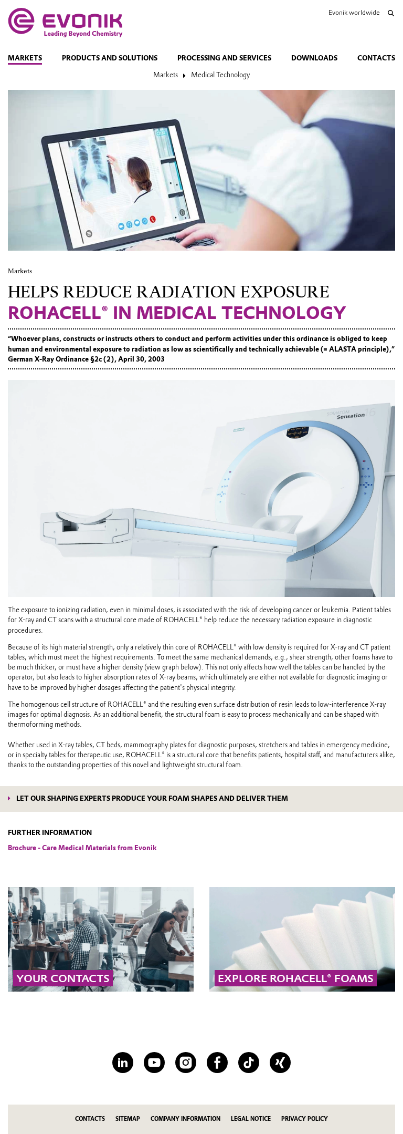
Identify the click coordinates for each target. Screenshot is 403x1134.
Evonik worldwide (353, 12)
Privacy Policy (304, 1119)
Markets (25, 58)
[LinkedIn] (122, 1062)
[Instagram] (185, 1062)
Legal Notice (251, 1119)
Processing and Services (224, 58)
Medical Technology (220, 75)
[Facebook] (217, 1062)
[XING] (280, 1062)
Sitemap (127, 1119)
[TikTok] (248, 1062)
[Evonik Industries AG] (65, 22)
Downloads (314, 58)
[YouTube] (154, 1062)
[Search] (391, 13)
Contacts (376, 58)
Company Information (185, 1119)
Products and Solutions (109, 58)
